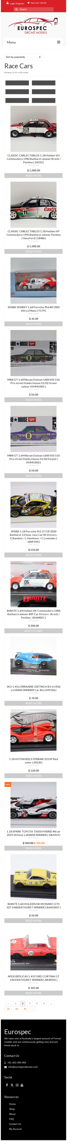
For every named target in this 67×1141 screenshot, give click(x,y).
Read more (34, 175)
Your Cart (38, 3)
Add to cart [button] (33, 630)
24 (16, 1009)
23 (8, 1009)
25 (25, 1009)
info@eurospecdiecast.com (23, 1066)
